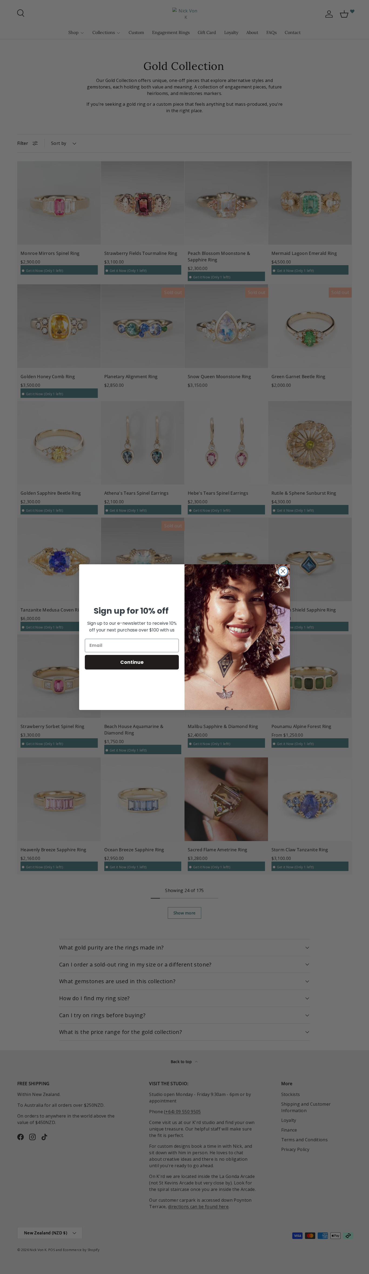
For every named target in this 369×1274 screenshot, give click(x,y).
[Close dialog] (283, 571)
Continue (132, 662)
